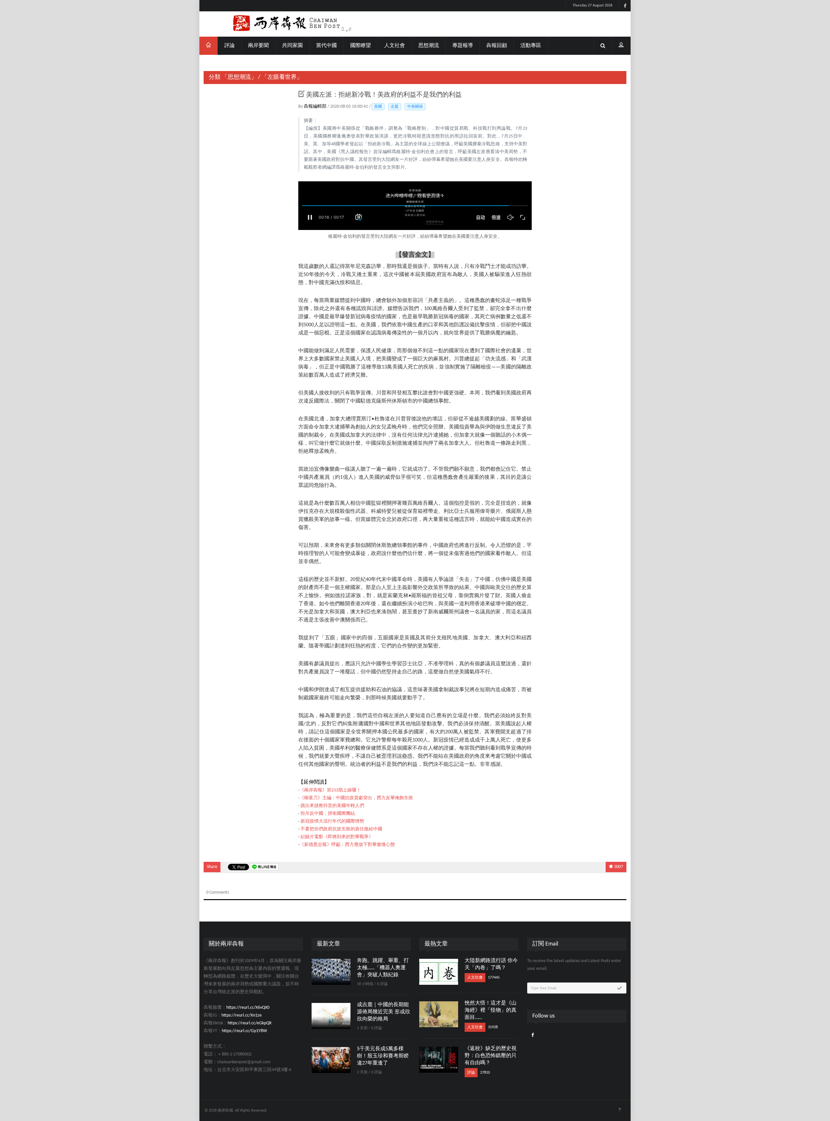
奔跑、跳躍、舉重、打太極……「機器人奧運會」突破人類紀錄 (383, 968)
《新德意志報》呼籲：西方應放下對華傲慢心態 (347, 844)
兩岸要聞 (258, 45)
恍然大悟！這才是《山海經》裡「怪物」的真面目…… (490, 1010)
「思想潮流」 (239, 77)
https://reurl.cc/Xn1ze (241, 1015)
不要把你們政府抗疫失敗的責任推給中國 (341, 829)
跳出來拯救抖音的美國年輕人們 (332, 805)
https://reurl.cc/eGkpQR (250, 1023)
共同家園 (292, 45)
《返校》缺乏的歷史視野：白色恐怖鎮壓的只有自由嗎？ (490, 1056)
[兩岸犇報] (415, 24)
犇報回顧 (496, 45)
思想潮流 (428, 45)
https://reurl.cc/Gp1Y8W (244, 1031)
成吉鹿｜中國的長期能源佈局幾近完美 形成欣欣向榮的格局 (383, 1012)
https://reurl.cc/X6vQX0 (247, 1007)
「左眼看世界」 (282, 77)
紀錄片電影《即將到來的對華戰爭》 (337, 837)
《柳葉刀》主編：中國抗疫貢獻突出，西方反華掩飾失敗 (356, 798)
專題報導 (462, 45)
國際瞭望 (360, 45)
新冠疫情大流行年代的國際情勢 (332, 821)
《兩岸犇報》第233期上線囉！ (330, 790)
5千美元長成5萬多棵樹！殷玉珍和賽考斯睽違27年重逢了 (383, 1056)
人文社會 (394, 45)
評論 (229, 45)
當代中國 (326, 45)
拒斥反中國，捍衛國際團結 (328, 813)
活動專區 (530, 45)
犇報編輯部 (315, 106)
